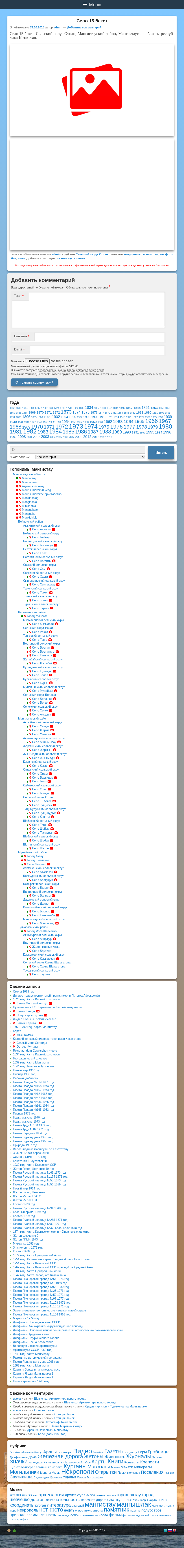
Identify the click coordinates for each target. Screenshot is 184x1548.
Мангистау (29, 478)
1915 (122, 417)
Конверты (131, 1462)
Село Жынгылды (43, 758)
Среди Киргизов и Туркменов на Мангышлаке (116, 1406)
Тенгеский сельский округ (40, 635)
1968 (15, 427)
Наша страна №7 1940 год (31, 1381)
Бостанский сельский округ (41, 643)
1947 (33, 422)
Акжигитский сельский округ (42, 525)
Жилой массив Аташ (46, 946)
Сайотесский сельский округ (42, 785)
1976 (116, 426)
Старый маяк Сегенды (32, 1042)
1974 (91, 426)
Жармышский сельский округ (43, 746)
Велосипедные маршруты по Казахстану (40, 1149)
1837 (96, 408)
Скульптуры (41, 1477)
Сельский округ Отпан (92, 254)
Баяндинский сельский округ (42, 891)
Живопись (114, 1456)
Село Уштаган (41, 734)
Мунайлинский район (32, 852)
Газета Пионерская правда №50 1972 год (41, 1294)
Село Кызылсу (42, 655)
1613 (18, 408)
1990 (127, 432)
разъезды (63, 1515)
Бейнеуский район (30, 521)
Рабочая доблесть (25, 1078)
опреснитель (83, 1510)
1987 (93, 432)
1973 (76, 426)
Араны (50, 1452)
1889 (139, 412)
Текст (18, 295)
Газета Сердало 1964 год (30, 1133)
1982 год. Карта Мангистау (31, 1365)
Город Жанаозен (38, 616)
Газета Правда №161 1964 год (33, 1105)
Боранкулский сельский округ (43, 541)
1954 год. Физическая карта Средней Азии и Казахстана (51, 1259)
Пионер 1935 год (24, 1074)
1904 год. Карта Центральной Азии (37, 1271)
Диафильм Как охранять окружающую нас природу (48, 1326)
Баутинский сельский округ (41, 942)
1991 (135, 432)
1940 (13, 422)
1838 (103, 408)
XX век (33, 1495)
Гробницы (158, 1451)
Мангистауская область (29, 474)
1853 (154, 408)
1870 (40, 412)
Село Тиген (39, 824)
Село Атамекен (42, 872)
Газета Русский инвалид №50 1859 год (39, 1184)
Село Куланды (42, 671)
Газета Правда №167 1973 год (33, 1090)
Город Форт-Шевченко (42, 931)
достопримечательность (55, 1499)
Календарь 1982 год (52, 1434)
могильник (166, 1505)
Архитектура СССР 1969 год (32, 1350)
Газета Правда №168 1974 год (33, 1086)
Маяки (115, 1467)
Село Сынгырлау (43, 584)
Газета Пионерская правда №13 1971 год (41, 1306)
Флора (81, 1477)
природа (18, 1514)
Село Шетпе (40, 848)
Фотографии (95, 1477)
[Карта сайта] (15, 1530)
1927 (141, 417)
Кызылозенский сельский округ (44, 954)
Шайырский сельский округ (41, 820)
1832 (81, 408)
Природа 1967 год (25, 1145)
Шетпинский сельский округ (42, 844)
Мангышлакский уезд (36, 490)
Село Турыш (40, 608)
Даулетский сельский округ (42, 899)
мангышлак (134, 1504)
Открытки (106, 1472)
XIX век (21, 1495)
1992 (142, 432)
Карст (17, 1031)
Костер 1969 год (24, 1216)
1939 (168, 416)
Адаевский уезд (33, 486)
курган (40, 1505)
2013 (95, 437)
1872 (56, 412)
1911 (110, 417)
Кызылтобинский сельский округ (45, 907)
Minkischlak (29, 506)
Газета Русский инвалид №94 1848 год (39, 1208)
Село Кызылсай (43, 624)
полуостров (151, 1510)
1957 (79, 422)
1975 (104, 426)
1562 (12, 408)
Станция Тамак (44, 1410)
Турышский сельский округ (41, 604)
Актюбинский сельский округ (42, 722)
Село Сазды (40, 726)
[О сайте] (9, 1530)
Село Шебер (40, 840)
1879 (107, 412)
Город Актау (35, 856)
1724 (56, 408)
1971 (49, 427)
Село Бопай (40, 702)
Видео (82, 1451)
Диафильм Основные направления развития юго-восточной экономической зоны (68, 1330)
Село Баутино (41, 950)
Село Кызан (40, 765)
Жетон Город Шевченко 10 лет (33, 1168)
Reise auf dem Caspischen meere (35, 1050)
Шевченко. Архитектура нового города (60, 1398)
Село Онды (40, 773)
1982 (30, 431)
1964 (129, 421)
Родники (169, 1472)
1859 (12, 412)
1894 (12, 417)
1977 (129, 427)
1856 (161, 408)
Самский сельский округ (39, 564)
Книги (115, 1461)
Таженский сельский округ (41, 588)
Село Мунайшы (42, 690)
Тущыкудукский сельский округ (44, 809)
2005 (59, 437)
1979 (153, 427)
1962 (108, 421)
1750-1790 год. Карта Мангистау (35, 1027)
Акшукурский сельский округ (42, 935)
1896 (26, 417)
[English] (174, 1530)
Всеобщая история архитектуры (35, 1345)
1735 (62, 408)
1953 (58, 422)
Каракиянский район (32, 612)
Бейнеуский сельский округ (42, 533)
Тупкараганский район (33, 927)
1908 (86, 417)
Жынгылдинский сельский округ (45, 754)
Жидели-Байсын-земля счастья (34, 1019)
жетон (111, 1500)
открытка (98, 1510)
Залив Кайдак (26, 1011)
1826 (75, 408)
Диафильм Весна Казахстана (33, 1342)
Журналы (138, 1456)
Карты (99, 1461)
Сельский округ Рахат (38, 628)
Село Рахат (40, 632)
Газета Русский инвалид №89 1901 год (39, 1224)
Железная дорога (60, 1456)
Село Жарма (40, 730)
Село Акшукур (42, 939)
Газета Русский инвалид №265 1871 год (40, 1219)
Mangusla (28, 513)
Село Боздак (41, 793)
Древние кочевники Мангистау (47, 1430)
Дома (32, 1457)
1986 (81, 432)
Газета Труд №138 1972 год (31, 1125)
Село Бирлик (41, 911)
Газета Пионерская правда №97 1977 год (41, 1298)
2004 (52, 437)
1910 (103, 417)
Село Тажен (40, 592)
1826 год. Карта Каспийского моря (36, 999)
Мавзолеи (99, 1466)
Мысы (56, 1472)
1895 (18, 417)
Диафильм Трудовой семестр (33, 1334)
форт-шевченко (160, 1515)
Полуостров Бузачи (30, 1015)
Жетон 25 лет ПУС (25, 1200)
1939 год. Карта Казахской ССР (34, 1164)
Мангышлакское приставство (41, 494)
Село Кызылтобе (43, 915)
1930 (147, 417)
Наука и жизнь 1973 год (29, 1121)
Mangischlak (30, 502)
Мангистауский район (32, 718)
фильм (115, 1515)
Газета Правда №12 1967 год (33, 1093)
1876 (94, 412)
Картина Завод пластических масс (36, 1369)
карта (153, 1500)
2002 (36, 437)
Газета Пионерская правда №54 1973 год (41, 1279)
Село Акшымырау (44, 742)
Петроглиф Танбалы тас (61, 1422)
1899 (34, 417)
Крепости (149, 1462)
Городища (129, 1452)
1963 (118, 421)
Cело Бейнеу (41, 537)
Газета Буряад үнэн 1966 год (33, 1141)
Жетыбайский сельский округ (43, 659)
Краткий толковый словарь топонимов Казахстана (47, 1038)
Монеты (45, 1472)
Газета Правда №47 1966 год (33, 1098)
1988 (105, 432)
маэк (155, 1505)
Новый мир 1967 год (26, 1070)
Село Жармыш (42, 750)
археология (51, 1494)
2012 (87, 437)
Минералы (143, 1467)
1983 (42, 432)
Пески (122, 1472)
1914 (116, 417)
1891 (155, 412)
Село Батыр (40, 887)
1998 (22, 437)
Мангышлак (30, 482)
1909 (95, 417)
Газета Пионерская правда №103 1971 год (41, 1302)
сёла (13, 258)
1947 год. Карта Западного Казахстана (39, 1275)
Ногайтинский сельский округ (43, 557)
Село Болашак (42, 698)
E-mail (18, 349)
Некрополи (77, 1471)
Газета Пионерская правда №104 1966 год (41, 1314)
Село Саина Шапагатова (48, 966)
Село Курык (40, 683)
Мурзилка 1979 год (26, 1318)
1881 (113, 412)
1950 (45, 422)
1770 (69, 408)
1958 (86, 422)
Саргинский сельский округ (41, 572)
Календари (35, 1462)
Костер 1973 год (24, 1204)
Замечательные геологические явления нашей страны (50, 1310)
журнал (122, 1500)
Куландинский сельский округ (43, 667)
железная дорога (93, 1500)
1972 (61, 426)
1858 (167, 408)
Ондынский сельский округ (41, 769)
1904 (64, 417)
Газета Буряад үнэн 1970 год (33, 1137)
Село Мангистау (43, 923)
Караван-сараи (54, 1462)
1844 (115, 408)
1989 (117, 431)
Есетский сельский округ (40, 549)
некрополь (27, 1510)
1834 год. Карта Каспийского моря (36, 1054)
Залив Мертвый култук (32, 1003)
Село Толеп (40, 600)
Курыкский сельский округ (41, 679)
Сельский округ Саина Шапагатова (46, 962)
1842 (109, 408)
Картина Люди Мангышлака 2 (33, 1373)
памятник (116, 1509)
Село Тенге (39, 639)
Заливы (157, 1457)
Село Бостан (41, 647)
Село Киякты (41, 816)
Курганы (75, 1466)
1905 (72, 417)
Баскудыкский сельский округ (43, 876)
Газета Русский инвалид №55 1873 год (39, 1180)
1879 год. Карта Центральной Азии (37, 1255)
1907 (79, 417)
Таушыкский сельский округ (42, 970)
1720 (43, 408)
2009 (78, 437)
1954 (66, 422)
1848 (137, 408)
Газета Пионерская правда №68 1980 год (41, 1287)
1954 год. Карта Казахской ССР (34, 1263)
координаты (132, 254)
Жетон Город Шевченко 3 (30, 1192)
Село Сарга (40, 576)
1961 (100, 422)
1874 (76, 412)
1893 (167, 412)
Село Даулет (41, 903)
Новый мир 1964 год (26, 1188)
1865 (18, 412)
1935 (154, 417)
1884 (120, 412)
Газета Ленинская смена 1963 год (36, 1361)
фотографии (19, 1519)
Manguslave (30, 509)
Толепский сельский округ (41, 596)
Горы (142, 1452)
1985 (68, 432)
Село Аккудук (41, 714)
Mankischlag (30, 498)
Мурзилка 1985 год (26, 1243)
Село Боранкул (42, 545)
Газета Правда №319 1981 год (33, 1082)
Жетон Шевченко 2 (25, 1235)
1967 (165, 421)
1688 (31, 408)
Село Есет (39, 553)
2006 (65, 437)
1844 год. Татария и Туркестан (33, 1066)
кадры (144, 1500)
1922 (135, 417)
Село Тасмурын (42, 832)
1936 (160, 417)
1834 (89, 408)
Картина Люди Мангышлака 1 (33, 1377)
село (21, 258)
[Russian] (170, 1530)
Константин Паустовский (30, 1161)
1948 (39, 422)
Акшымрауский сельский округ (44, 738)
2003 (45, 437)
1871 (48, 412)
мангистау (150, 254)
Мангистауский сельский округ (44, 919)
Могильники (24, 1472)
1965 (139, 421)
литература (59, 1505)
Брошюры (65, 1452)
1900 (40, 417)
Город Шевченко (38, 860)
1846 (122, 408)
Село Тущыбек (42, 805)
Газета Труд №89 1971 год (31, 1129)
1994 (158, 432)
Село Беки (39, 781)
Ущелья (69, 1477)
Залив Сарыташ (27, 1023)
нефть (69, 1510)
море (13, 1510)
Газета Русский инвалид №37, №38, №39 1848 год (47, 1228)
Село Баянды (41, 895)
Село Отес (39, 789)
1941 (20, 422)
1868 (25, 412)
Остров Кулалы (27, 1046)
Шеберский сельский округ (41, 836)
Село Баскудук (42, 777)
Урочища (56, 1477)
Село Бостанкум (43, 651)
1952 (52, 422)
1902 (56, 416)
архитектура (75, 1495)
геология (111, 1495)
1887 (132, 412)
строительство (89, 1515)
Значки (19, 1461)
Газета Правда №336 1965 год (33, 1102)
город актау (129, 1494)
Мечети (126, 1467)
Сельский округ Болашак (40, 694)
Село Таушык (41, 974)
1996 (167, 432)
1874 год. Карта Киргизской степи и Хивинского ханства (51, 1231)
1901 (47, 417)
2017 (103, 437)
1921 (128, 417)
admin (58, 27)
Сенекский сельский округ (41, 706)
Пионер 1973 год (24, 1113)
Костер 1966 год (24, 1251)
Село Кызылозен (43, 958)
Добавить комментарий (84, 27)
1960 (93, 422)
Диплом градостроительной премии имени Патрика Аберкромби (56, 995)
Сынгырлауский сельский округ (44, 580)
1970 (37, 427)
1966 (151, 421)
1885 (126, 412)
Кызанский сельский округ (41, 761)
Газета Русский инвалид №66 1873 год (39, 1172)
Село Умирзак (36, 864)
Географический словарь (30, 1058)
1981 (16, 431)
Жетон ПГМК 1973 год (28, 1239)
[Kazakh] (165, 1530)
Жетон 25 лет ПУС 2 (27, 1196)
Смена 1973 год (23, 991)
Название (20, 336)
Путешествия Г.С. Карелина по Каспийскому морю (47, 1007)
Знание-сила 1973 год (28, 1247)
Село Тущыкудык (44, 813)
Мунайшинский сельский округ (44, 687)
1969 (26, 427)
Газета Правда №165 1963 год (33, 1109)
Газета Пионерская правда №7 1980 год (40, 1283)
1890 (147, 412)
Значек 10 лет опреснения (31, 1153)
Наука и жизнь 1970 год (29, 1117)
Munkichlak (29, 517)
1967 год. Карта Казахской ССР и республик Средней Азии (53, 1267)
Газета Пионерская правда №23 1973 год (41, 1290)
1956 (73, 422)
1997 (13, 437)
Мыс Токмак (25, 1035)
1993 (150, 432)
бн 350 (90, 1495)
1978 (141, 427)
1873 (66, 412)
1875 (85, 412)
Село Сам (39, 568)
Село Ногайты (41, 561)
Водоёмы (98, 1452)
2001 (29, 437)
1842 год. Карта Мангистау (31, 1354)
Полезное (133, 1472)
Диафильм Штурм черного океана (36, 1338)
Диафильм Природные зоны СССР (36, 1322)
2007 (71, 437)
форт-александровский (136, 1515)
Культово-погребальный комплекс (36, 1467)
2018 (109, 437)
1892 (161, 412)
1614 (25, 408)
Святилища (21, 1477)
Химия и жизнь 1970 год (29, 1157)
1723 (50, 408)
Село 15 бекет (41, 801)
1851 (146, 408)
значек (134, 1500)
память (135, 1510)
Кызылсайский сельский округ (43, 620)
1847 (129, 408)
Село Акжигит (41, 529)
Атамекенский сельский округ (43, 868)
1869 (32, 412)
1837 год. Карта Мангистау (31, 1062)
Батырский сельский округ (41, 884)
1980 (165, 426)
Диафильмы (19, 1457)
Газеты (112, 1451)
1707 (37, 408)
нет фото (166, 254)
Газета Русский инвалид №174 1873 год (40, 1176)
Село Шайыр (40, 828)
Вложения (18, 361)
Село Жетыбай (42, 663)
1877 (101, 412)
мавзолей (78, 1505)
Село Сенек (40, 710)
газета (100, 1495)
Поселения (152, 1472)
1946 (26, 422)
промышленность (41, 1515)
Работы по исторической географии (37, 1357)
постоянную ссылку (70, 258)
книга (162, 1500)
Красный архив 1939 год (29, 1212)
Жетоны (93, 1456)
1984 (55, 431)
